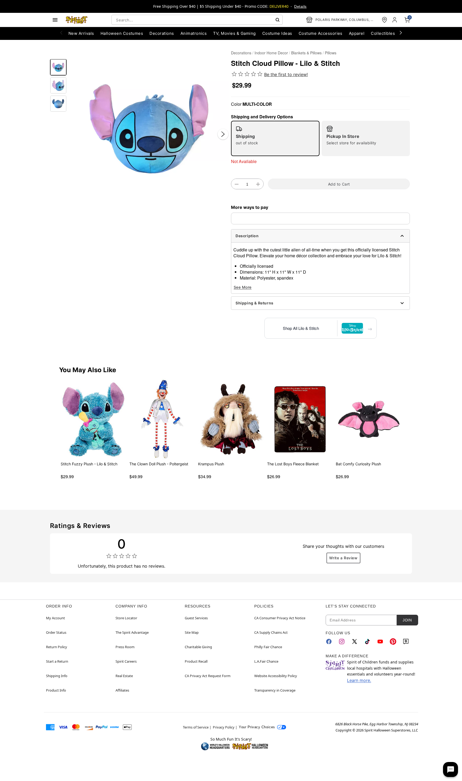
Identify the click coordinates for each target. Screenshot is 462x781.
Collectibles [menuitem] (383, 33)
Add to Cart (339, 184)
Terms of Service (196, 727)
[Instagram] (341, 641)
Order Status (56, 632)
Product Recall (196, 661)
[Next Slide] (223, 134)
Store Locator (126, 618)
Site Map (192, 632)
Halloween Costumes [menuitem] (122, 33)
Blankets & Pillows (306, 52)
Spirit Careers (126, 661)
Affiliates (122, 690)
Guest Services (196, 618)
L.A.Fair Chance (266, 661)
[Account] (395, 20)
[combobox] (197, 20)
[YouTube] (380, 641)
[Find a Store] (384, 20)
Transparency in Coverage (274, 690)
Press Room (125, 646)
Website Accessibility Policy (275, 675)
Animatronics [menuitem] (193, 33)
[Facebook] (329, 641)
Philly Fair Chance (268, 646)
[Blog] (406, 641)
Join (407, 620)
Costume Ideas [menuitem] (277, 33)
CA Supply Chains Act (271, 632)
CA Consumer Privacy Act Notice (279, 618)
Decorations (241, 52)
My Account (55, 618)
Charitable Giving (198, 646)
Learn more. (359, 680)
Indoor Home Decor (271, 52)
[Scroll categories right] (401, 32)
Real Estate (124, 675)
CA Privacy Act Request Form (207, 675)
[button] (149, 128)
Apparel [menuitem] (356, 33)
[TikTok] (367, 641)
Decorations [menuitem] (161, 33)
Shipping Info (56, 675)
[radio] (275, 138)
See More (243, 287)
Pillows (330, 52)
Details (300, 6)
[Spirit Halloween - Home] (76, 19)
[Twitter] (354, 641)
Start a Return (57, 661)
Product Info (56, 690)
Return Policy (56, 646)
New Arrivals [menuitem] (81, 33)
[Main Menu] (55, 20)
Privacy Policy (223, 727)
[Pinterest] (393, 641)
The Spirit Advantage (132, 632)
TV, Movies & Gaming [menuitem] (234, 33)
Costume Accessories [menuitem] (320, 33)
